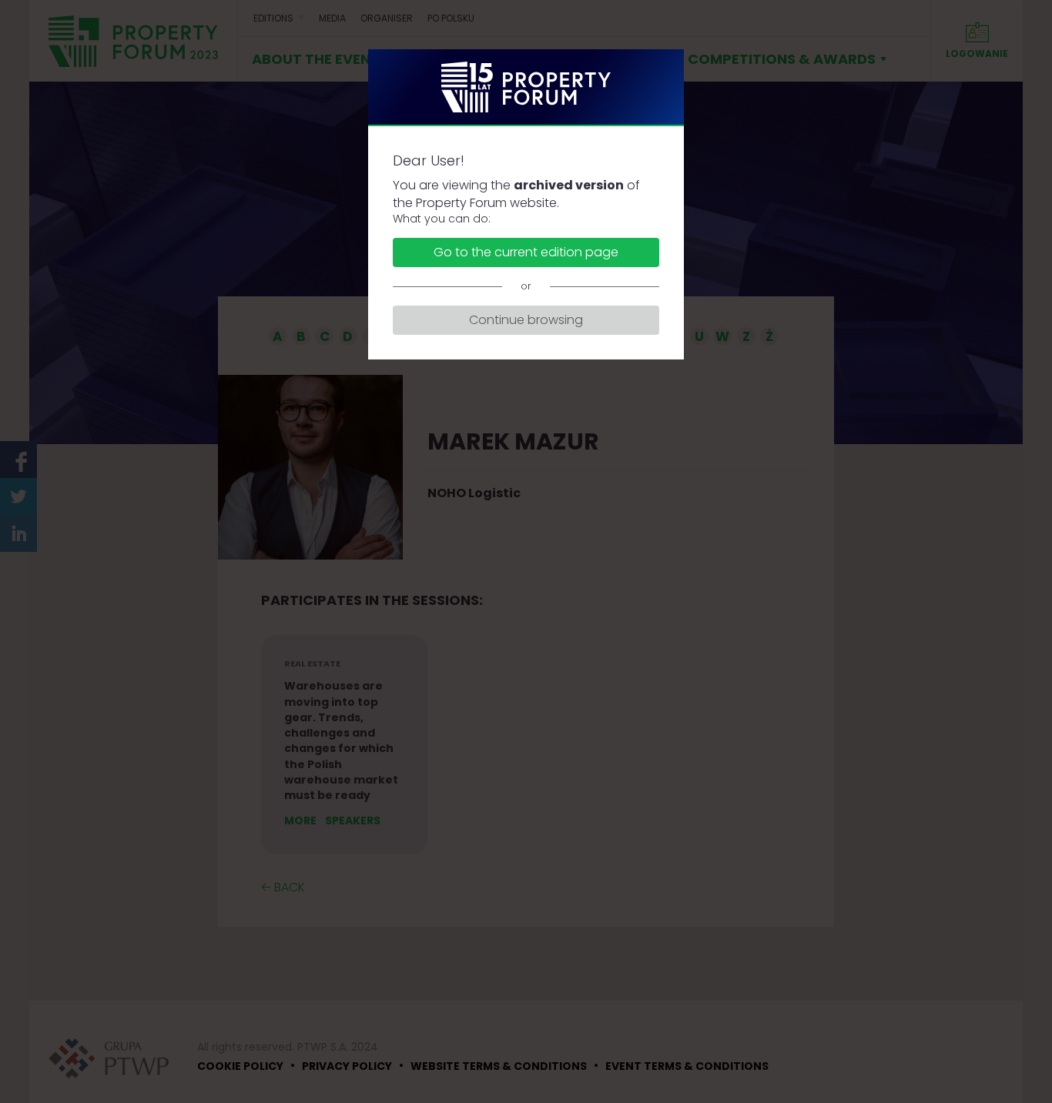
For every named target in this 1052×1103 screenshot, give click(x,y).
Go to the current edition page (526, 252)
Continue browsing (526, 320)
